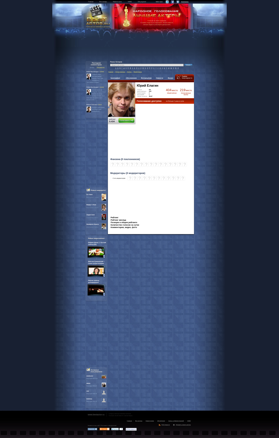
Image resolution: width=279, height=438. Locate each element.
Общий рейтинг (172, 93)
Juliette (102, 71)
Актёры (129, 72)
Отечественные (120, 72)
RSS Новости (166, 425)
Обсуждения (101, 67)
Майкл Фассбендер (92, 71)
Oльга (100, 104)
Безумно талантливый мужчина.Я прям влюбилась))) (98, 109)
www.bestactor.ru (96, 414)
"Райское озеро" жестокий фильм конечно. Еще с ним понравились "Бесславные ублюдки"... (94, 78)
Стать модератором (119, 178)
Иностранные (90, 197)
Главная (110, 72)
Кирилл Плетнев (91, 104)
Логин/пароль (185, 1)
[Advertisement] (139, 46)
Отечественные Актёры (186, 93)
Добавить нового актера (183, 425)
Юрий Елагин (138, 72)
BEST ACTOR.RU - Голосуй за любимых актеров (98, 22)
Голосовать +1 (126, 120)
